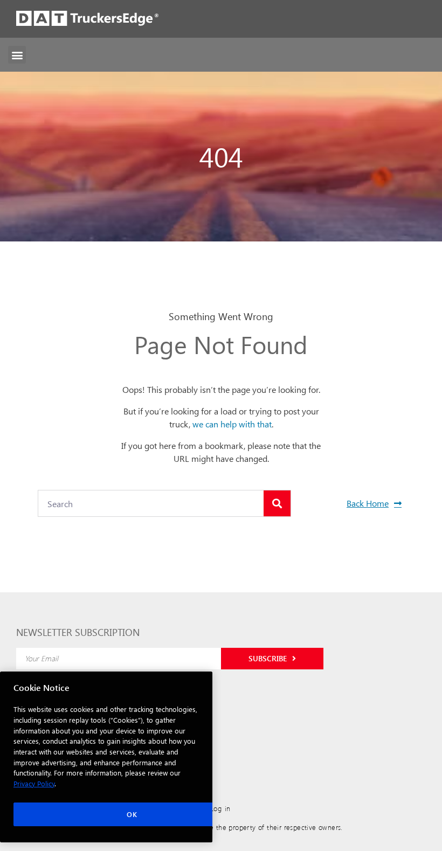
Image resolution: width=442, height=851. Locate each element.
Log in (220, 808)
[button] (17, 55)
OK (132, 814)
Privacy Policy (33, 783)
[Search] (277, 503)
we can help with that (232, 424)
